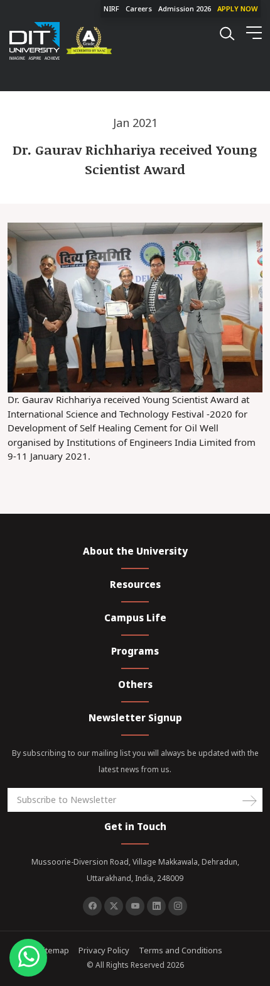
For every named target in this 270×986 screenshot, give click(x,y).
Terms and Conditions (180, 950)
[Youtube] (135, 906)
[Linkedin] (156, 906)
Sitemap (53, 950)
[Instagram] (177, 906)
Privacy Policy (103, 950)
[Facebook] (92, 906)
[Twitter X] (113, 906)
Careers (139, 8)
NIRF (111, 8)
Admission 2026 (184, 8)
